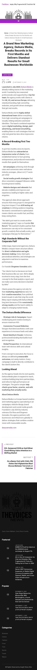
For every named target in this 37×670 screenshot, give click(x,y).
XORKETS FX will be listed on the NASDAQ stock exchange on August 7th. (25, 549)
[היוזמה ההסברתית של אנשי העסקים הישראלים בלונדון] (8, 609)
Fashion (4, 640)
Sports (4, 650)
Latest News (7, 75)
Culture (4, 637)
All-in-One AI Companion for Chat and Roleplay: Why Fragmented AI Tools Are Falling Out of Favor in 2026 (25, 560)
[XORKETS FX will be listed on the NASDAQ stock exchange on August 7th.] (8, 548)
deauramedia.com (9, 427)
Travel (4, 653)
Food (3, 643)
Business (5, 633)
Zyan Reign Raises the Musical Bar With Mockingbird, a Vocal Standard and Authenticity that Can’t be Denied (24, 597)
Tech (3, 647)
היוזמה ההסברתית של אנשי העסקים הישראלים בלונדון (24, 609)
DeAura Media (26, 87)
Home (6, 33)
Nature (4, 657)
